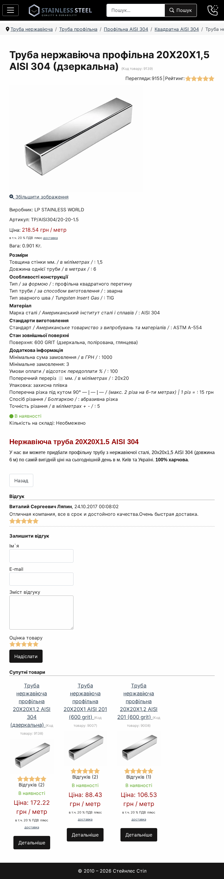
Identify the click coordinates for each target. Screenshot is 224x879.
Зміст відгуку (24, 592)
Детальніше (31, 843)
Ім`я (14, 546)
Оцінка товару (26, 638)
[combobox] (135, 10)
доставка (50, 238)
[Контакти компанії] (212, 10)
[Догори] (212, 867)
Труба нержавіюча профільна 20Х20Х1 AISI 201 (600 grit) (85, 701)
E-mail (16, 569)
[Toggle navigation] (10, 10)
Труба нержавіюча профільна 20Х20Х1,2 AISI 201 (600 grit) (137, 701)
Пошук (184, 10)
